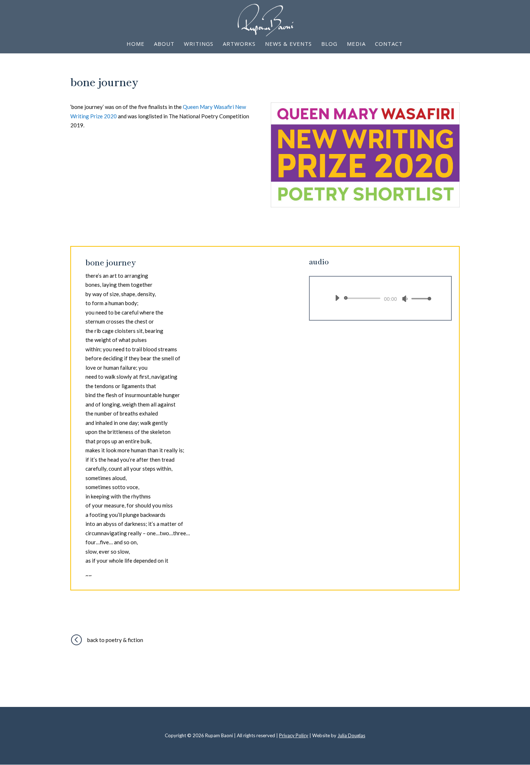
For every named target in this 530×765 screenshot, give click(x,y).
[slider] (419, 298)
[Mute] (405, 298)
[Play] (337, 298)
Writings (198, 44)
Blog (329, 44)
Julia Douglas (351, 735)
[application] (380, 298)
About (164, 44)
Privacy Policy (293, 735)
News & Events (288, 44)
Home (136, 44)
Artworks (239, 44)
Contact (389, 44)
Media (356, 44)
